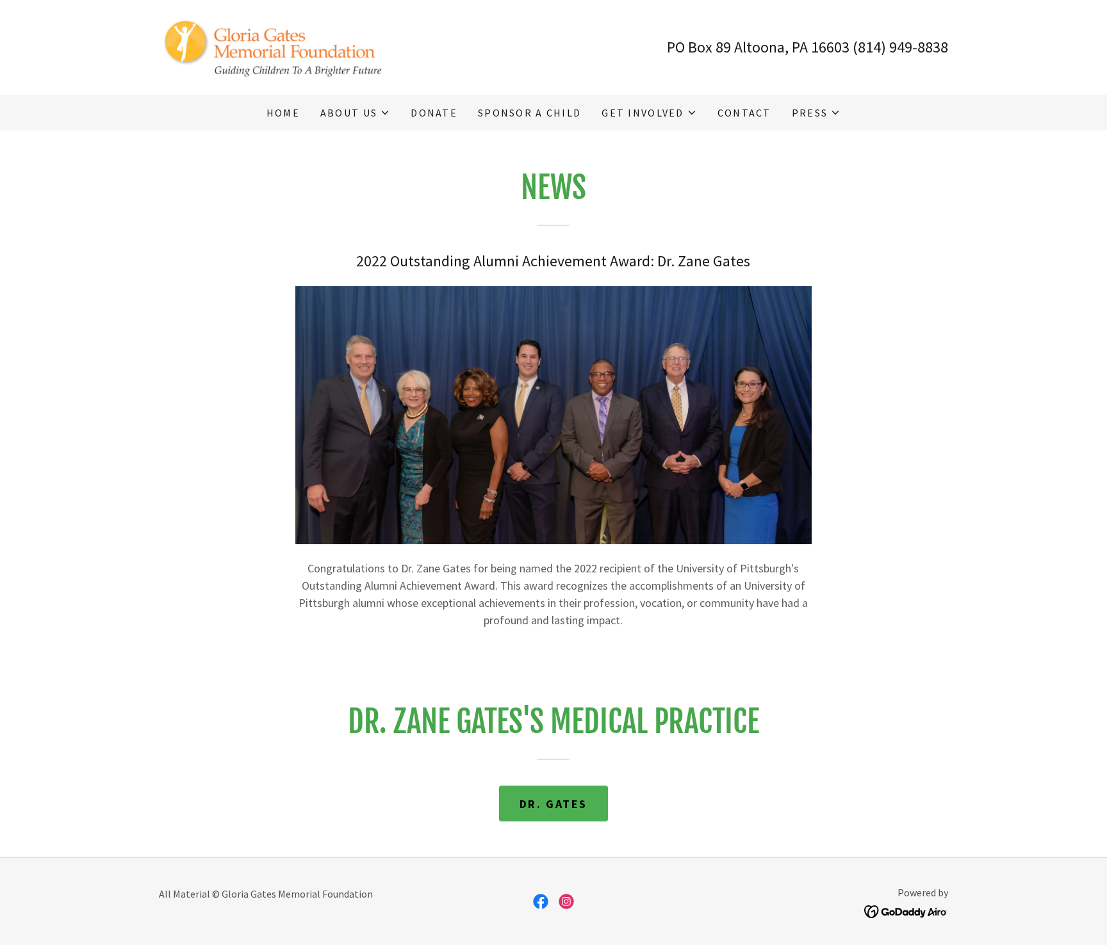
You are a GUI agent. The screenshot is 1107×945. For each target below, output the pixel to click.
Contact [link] (744, 112)
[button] (355, 112)
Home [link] (283, 112)
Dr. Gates (553, 803)
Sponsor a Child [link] (529, 112)
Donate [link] (434, 112)
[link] (278, 45)
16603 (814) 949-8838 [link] (879, 47)
